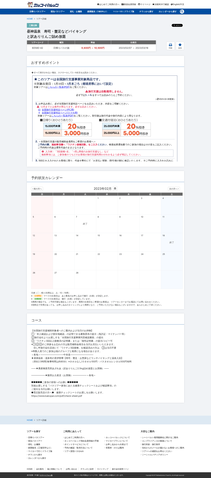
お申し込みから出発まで (117, 444)
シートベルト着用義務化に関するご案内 (160, 437)
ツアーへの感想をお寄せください (157, 451)
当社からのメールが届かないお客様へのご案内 (163, 447)
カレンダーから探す (168, 11)
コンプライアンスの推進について (157, 441)
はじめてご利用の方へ (109, 4)
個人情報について (54, 469)
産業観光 (97, 11)
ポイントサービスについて (76, 444)
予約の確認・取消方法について (78, 447)
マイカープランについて (117, 441)
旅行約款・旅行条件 (151, 444)
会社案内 (40, 469)
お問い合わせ (71, 469)
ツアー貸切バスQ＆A (73, 451)
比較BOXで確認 (162, 4)
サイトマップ (102, 469)
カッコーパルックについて (118, 437)
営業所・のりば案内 (115, 447)
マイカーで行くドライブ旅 (40, 451)
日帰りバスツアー (37, 11)
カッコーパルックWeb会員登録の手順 (81, 441)
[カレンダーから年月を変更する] (115, 188)
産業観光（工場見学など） (40, 447)
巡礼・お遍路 (76, 11)
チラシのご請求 (87, 469)
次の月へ (173, 188)
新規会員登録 (130, 4)
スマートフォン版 (46, 475)
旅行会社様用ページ (120, 469)
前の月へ (38, 188)
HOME (30, 18)
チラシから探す (146, 11)
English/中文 (178, 4)
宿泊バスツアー (58, 11)
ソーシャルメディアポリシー (155, 454)
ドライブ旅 (123, 11)
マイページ (145, 4)
